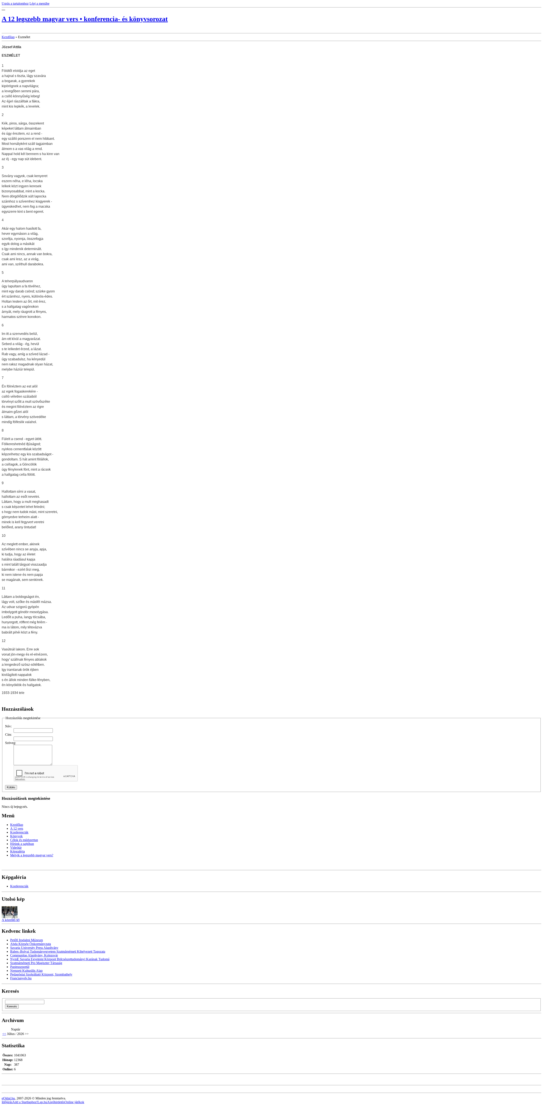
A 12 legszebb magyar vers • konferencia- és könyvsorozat (85, 19)
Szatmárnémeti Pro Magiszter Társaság (36, 963)
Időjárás (7, 1102)
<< (4, 1034)
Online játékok (74, 1102)
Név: (8, 726)
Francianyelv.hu (21, 978)
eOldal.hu (8, 1098)
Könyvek (16, 836)
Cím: (8, 734)
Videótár (16, 847)
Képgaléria (17, 851)
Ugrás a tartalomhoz (15, 3)
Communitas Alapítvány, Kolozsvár (34, 955)
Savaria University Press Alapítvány (34, 947)
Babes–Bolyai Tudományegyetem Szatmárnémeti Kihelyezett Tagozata (57, 951)
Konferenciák (19, 832)
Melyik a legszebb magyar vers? (31, 855)
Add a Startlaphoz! (25, 1102)
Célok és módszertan (24, 840)
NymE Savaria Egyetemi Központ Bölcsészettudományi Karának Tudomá (59, 959)
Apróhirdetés (55, 1102)
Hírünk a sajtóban (22, 844)
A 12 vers (16, 828)
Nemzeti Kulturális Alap (26, 970)
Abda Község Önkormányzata (30, 944)
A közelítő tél (11, 920)
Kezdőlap (8, 37)
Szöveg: (10, 743)
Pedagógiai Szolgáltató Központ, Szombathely (41, 974)
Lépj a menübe (39, 3)
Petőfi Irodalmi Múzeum (26, 940)
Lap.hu (42, 1102)
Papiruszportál (19, 967)
